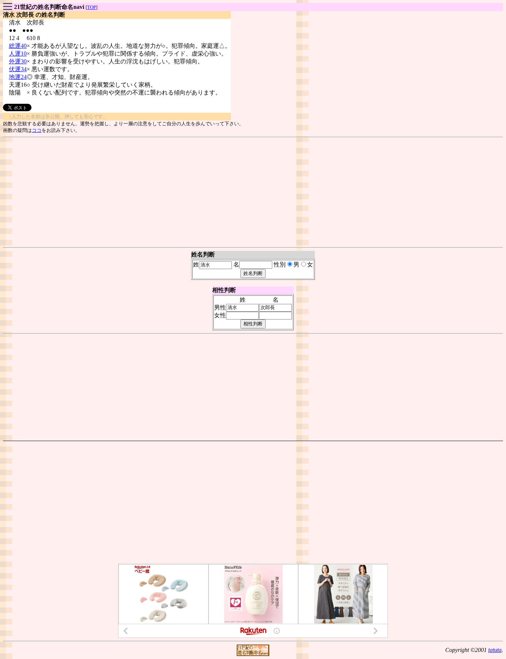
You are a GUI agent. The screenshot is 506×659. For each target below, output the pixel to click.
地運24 (18, 77)
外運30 (18, 61)
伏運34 (18, 69)
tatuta (495, 650)
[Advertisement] (253, 192)
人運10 (18, 53)
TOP (91, 7)
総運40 (18, 46)
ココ (36, 130)
